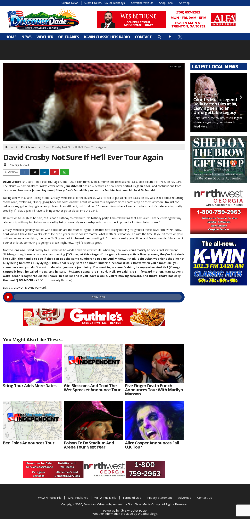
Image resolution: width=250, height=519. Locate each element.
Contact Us (204, 497)
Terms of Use (131, 497)
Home (10, 36)
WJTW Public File (105, 497)
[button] (159, 36)
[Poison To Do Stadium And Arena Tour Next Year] (93, 420)
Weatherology (147, 513)
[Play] (8, 297)
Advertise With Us (142, 3)
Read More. (200, 126)
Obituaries (68, 36)
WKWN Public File (50, 497)
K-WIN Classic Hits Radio (107, 36)
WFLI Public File (78, 497)
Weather (45, 36)
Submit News (70, 3)
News (26, 36)
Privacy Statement (159, 497)
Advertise (184, 497)
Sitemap (184, 3)
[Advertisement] (168, 19)
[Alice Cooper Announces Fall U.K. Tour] (154, 420)
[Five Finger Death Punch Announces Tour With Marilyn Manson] (154, 363)
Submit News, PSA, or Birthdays (104, 3)
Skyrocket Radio (135, 510)
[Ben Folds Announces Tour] (32, 420)
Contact (143, 36)
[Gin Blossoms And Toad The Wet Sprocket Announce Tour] (93, 363)
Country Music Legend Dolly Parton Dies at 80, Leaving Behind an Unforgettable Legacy (215, 106)
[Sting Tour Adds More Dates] (32, 363)
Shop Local (166, 3)
